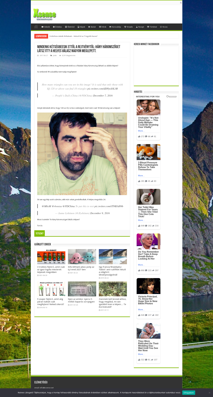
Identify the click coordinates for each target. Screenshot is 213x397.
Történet (153, 27)
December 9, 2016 (100, 213)
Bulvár (93, 27)
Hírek (104, 27)
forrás (39, 225)
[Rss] (181, 2)
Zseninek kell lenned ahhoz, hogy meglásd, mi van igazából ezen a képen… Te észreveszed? (112, 303)
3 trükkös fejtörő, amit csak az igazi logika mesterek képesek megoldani (51, 269)
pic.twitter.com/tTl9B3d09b (108, 206)
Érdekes (58, 27)
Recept (141, 27)
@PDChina (68, 206)
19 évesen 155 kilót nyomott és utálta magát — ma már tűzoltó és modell (77, 36)
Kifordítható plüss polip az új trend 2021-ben (81, 268)
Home (36, 26)
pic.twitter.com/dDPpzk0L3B (102, 88)
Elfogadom (189, 392)
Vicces (165, 27)
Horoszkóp (116, 27)
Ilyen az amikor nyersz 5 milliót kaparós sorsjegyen (81, 300)
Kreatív (130, 27)
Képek (82, 27)
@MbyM (46, 206)
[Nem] (209, 392)
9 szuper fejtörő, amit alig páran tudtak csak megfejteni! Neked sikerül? (50, 302)
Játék (55, 55)
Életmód (71, 27)
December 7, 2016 (103, 95)
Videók (47, 27)
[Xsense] (51, 13)
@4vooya (57, 206)
